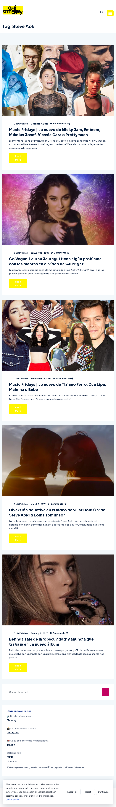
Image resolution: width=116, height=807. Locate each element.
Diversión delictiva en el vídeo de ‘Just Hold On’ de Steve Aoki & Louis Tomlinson (57, 513)
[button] (110, 13)
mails (10, 757)
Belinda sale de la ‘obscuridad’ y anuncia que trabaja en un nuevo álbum (51, 642)
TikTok (11, 744)
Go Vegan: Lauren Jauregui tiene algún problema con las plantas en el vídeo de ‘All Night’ (55, 261)
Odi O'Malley (21, 123)
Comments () (61, 123)
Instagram (13, 732)
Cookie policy (12, 799)
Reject (88, 792)
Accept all (72, 792)
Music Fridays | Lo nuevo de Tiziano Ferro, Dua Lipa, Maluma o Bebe (57, 387)
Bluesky (11, 720)
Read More (18, 158)
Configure (103, 792)
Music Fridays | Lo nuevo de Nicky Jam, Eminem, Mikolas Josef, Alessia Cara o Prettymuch (54, 132)
